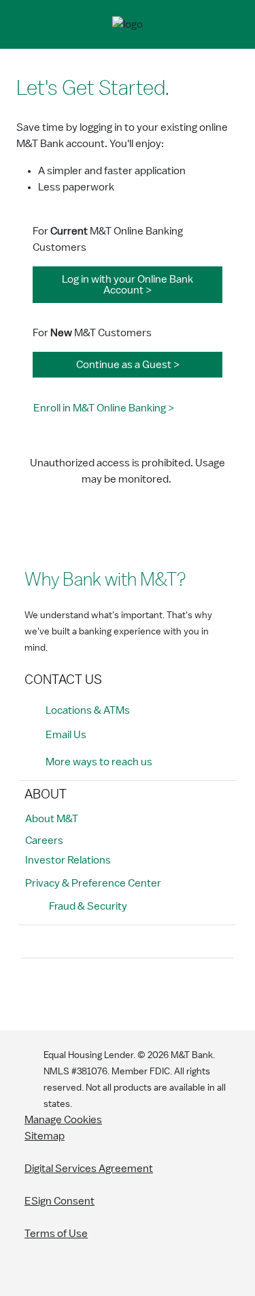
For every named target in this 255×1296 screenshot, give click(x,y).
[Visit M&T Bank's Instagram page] (66, 991)
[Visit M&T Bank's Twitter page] (97, 991)
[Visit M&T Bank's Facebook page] (36, 991)
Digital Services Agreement (88, 1168)
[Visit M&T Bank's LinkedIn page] (128, 991)
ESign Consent (59, 1201)
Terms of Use (56, 1233)
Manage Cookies (63, 1119)
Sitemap (44, 1136)
